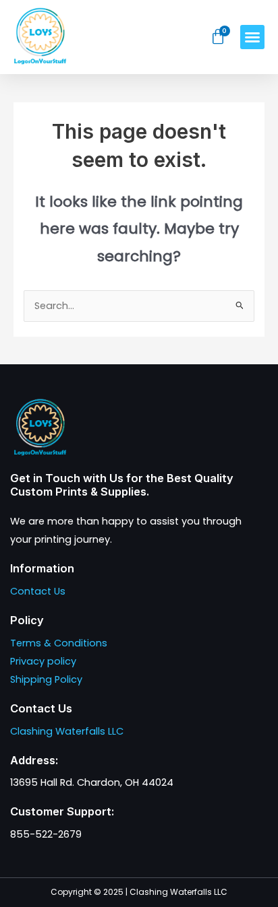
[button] (252, 37)
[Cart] (218, 37)
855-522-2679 (46, 834)
